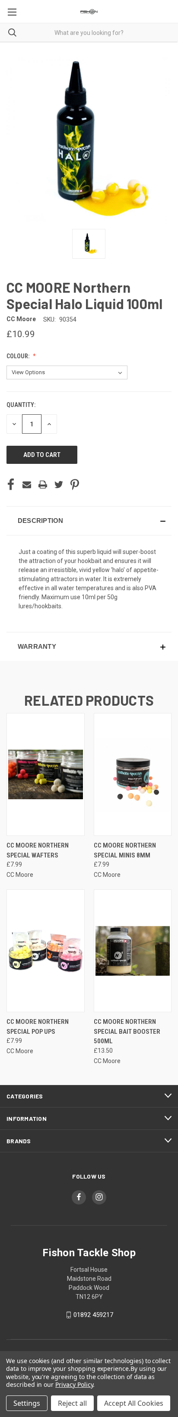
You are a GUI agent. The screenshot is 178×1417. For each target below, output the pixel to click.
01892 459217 (93, 1315)
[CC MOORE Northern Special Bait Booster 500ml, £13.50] (132, 950)
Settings (26, 1403)
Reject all (72, 1403)
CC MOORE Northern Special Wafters (37, 850)
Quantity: (20, 404)
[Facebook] (10, 485)
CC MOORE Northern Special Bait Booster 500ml (127, 1031)
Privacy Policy (74, 1384)
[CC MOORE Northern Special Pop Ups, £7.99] (45, 950)
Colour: (18, 356)
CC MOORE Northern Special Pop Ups (37, 1026)
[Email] (26, 485)
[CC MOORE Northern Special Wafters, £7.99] (45, 774)
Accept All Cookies (133, 1403)
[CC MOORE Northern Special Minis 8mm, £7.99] (132, 774)
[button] (89, 520)
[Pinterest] (74, 485)
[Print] (42, 485)
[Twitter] (58, 485)
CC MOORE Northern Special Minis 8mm (125, 850)
